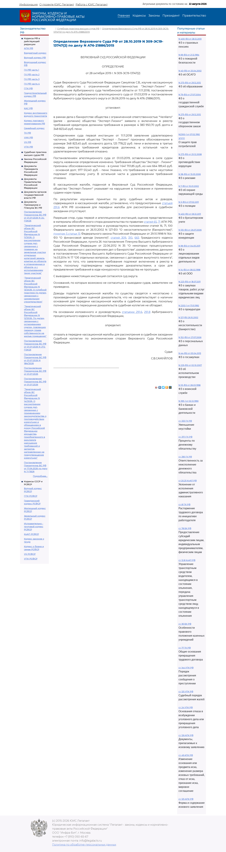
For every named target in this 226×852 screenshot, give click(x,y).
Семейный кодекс (34, 128)
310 (130, 237)
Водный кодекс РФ (35, 57)
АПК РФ (28, 48)
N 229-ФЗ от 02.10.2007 (190, 365)
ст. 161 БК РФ (185, 624)
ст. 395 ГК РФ (185, 457)
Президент (171, 15)
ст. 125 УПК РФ (186, 691)
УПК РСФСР (30, 558)
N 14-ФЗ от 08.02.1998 (189, 269)
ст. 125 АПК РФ (186, 799)
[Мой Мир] (170, 386)
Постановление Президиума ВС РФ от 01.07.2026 (35, 371)
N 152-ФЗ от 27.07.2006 (190, 337)
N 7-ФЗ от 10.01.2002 (189, 186)
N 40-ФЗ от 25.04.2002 (190, 70)
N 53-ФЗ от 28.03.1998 (190, 385)
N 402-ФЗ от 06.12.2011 (190, 214)
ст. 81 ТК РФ (184, 504)
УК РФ (27, 142)
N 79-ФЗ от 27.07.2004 (190, 94)
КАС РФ (28, 108)
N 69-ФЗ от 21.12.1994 (189, 55)
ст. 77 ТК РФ (185, 648)
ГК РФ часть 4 (32, 83)
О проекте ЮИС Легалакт (56, 4)
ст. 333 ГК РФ (185, 421)
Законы (154, 15)
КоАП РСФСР (31, 534)
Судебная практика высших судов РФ (78, 28)
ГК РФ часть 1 (31, 69)
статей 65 (150, 221)
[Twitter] (163, 386)
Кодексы (139, 15)
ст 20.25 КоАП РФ (188, 480)
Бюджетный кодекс (35, 53)
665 (137, 237)
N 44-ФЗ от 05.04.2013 (190, 353)
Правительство (194, 15)
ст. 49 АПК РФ (186, 755)
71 (159, 221)
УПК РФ (28, 146)
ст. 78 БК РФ (185, 528)
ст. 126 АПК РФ (186, 735)
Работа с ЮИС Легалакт (92, 4)
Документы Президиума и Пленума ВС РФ (33, 204)
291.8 (147, 312)
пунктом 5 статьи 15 (66, 233)
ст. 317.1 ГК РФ (185, 437)
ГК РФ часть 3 (31, 79)
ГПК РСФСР (30, 496)
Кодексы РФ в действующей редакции (32, 41)
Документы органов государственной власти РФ (35, 195)
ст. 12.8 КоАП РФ (187, 560)
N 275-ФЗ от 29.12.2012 (190, 114)
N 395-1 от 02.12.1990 (189, 401)
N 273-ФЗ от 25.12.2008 (190, 154)
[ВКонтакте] (160, 386)
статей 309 (118, 237)
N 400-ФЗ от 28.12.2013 (190, 39)
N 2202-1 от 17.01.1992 (189, 305)
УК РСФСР (30, 554)
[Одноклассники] (167, 386)
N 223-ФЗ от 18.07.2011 (190, 281)
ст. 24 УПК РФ (186, 707)
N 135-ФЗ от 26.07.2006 (190, 230)
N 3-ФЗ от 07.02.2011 (189, 202)
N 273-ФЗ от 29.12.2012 (190, 82)
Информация (28, 4)
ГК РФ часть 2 (31, 74)
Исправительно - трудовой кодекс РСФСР (33, 526)
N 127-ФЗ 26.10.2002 (188, 317)
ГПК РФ (28, 88)
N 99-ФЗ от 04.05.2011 (189, 246)
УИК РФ (28, 137)
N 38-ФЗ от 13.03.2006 (190, 174)
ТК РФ (27, 132)
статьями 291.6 (132, 312)
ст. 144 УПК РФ (186, 667)
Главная (124, 15)
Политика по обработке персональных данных (84, 844)
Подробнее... (40, 476)
